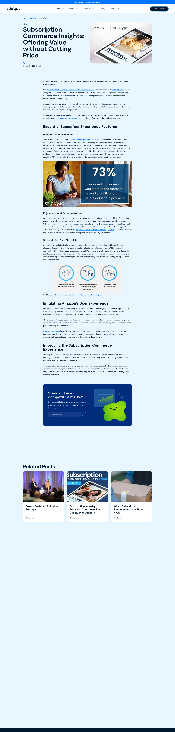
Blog (25, 24)
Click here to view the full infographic (88, 295)
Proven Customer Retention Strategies (42, 508)
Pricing (103, 9)
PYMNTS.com (118, 90)
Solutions (73, 9)
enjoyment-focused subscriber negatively (95, 230)
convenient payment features (86, 139)
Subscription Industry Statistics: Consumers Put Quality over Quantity (85, 509)
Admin (25, 63)
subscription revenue (68, 118)
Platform (57, 9)
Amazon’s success (51, 331)
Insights (33, 18)
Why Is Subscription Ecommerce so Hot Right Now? (128, 509)
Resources (88, 9)
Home (25, 18)
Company (114, 9)
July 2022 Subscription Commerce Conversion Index (70, 90)
